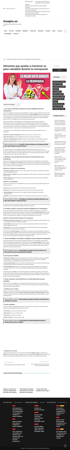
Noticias (11, 30)
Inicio (5, 30)
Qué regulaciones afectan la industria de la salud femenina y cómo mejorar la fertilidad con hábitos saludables (60, 150)
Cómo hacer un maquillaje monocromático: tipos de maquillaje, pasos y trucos (60, 129)
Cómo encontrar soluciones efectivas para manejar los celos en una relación (60, 136)
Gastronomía (7, 33)
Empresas (25, 30)
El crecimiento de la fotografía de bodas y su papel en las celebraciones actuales (61, 435)
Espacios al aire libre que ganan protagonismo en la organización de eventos (61, 423)
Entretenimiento (57, 91)
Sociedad (47, 30)
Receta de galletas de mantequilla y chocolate (15, 364)
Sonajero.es (10, 21)
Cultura (59, 30)
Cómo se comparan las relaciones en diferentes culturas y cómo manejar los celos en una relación (59, 122)
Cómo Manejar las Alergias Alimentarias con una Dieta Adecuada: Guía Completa (26, 390)
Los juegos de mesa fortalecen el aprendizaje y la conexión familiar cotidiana (37, 3)
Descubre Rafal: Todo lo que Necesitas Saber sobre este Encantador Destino (39, 418)
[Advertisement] (35, 46)
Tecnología (33, 30)
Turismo (62, 108)
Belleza (63, 81)
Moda (62, 96)
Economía (18, 30)
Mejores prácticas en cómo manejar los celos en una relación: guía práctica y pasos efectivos (60, 167)
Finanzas (61, 94)
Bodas (54, 84)
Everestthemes (46, 448)
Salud (53, 30)
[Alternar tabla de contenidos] (17, 105)
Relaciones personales (58, 103)
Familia (55, 94)
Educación (40, 30)
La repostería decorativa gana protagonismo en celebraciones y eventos (60, 411)
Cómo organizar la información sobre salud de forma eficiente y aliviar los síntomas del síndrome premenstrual (18, 436)
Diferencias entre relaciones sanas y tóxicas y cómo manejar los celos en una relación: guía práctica (60, 159)
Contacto (16, 33)
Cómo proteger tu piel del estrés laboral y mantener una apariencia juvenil (40, 365)
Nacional (55, 99)
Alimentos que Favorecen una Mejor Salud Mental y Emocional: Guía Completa (10, 390)
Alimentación (56, 81)
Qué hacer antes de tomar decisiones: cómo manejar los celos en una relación (60, 143)
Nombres (61, 99)
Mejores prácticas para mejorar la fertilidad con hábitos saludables (59, 175)
